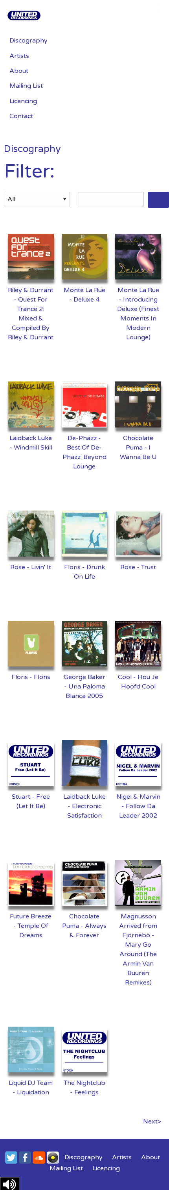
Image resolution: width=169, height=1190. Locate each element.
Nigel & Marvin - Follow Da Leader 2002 (138, 806)
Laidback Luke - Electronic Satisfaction (84, 806)
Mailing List (26, 86)
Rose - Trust (138, 567)
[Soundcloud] (39, 1157)
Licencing (23, 101)
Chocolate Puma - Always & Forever (84, 925)
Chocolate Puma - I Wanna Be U (138, 447)
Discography (28, 40)
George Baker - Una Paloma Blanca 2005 (84, 686)
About (18, 71)
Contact (21, 116)
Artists (19, 56)
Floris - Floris (30, 677)
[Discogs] (53, 1157)
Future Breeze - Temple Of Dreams (30, 925)
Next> (152, 1121)
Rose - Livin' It (30, 567)
